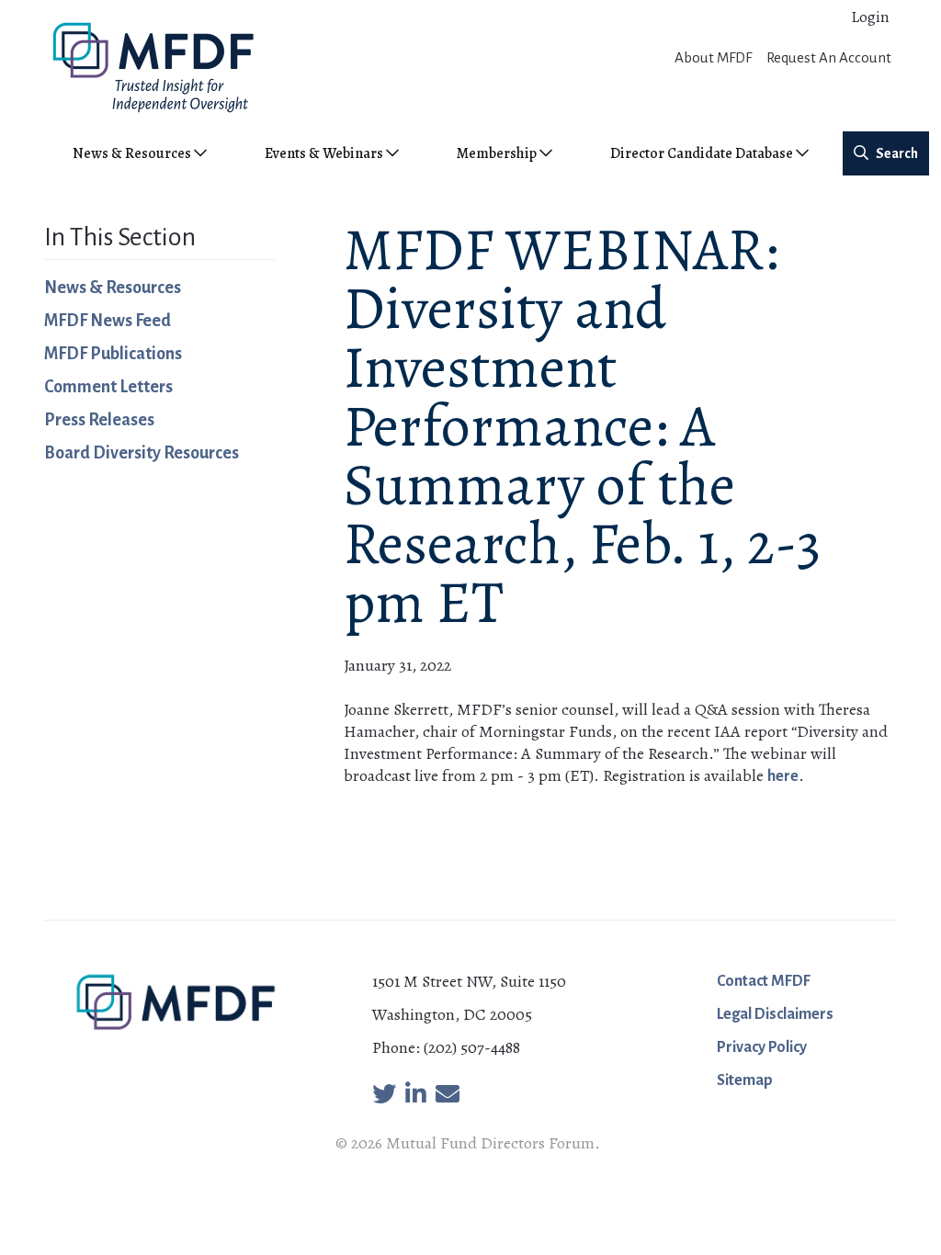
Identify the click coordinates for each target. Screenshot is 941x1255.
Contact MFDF (764, 981)
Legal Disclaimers (775, 1014)
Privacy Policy (762, 1047)
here (783, 776)
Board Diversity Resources (141, 453)
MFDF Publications (113, 354)
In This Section (120, 237)
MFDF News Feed (107, 320)
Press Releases (99, 420)
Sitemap (745, 1080)
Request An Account (828, 57)
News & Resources (112, 287)
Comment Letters (108, 387)
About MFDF (713, 57)
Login (870, 17)
